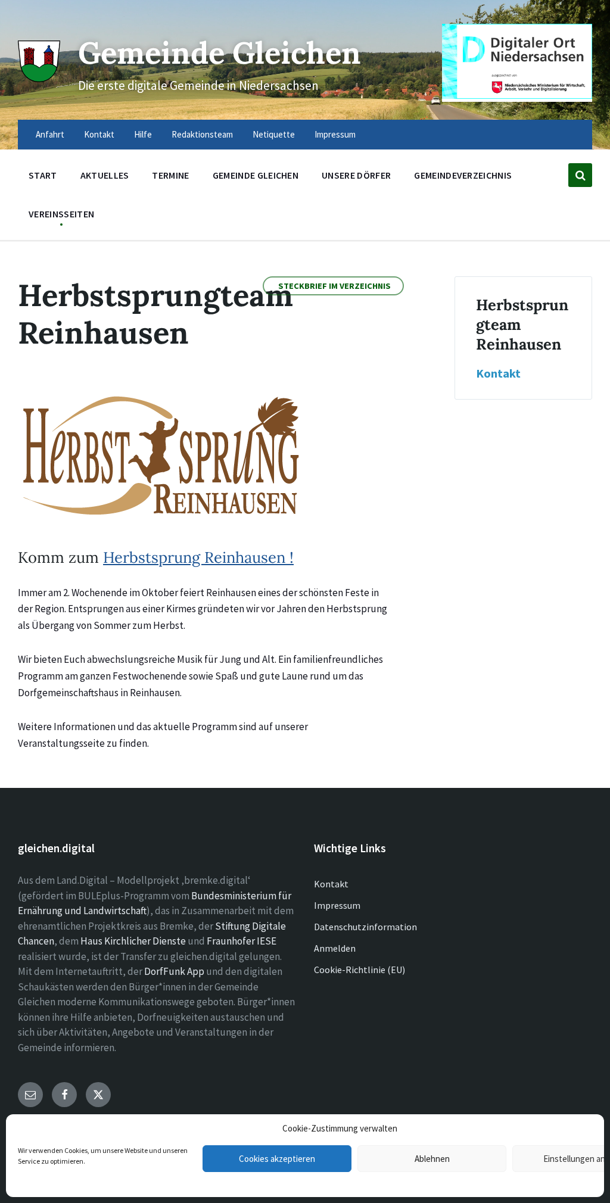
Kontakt (498, 373)
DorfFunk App (174, 971)
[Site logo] (39, 78)
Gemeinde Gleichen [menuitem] (255, 175)
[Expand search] (580, 175)
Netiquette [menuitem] (274, 134)
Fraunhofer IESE (241, 941)
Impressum (337, 905)
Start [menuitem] (43, 175)
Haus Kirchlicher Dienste (133, 941)
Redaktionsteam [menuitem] (202, 134)
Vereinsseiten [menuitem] (61, 214)
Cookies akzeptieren (277, 1158)
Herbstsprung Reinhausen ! (198, 557)
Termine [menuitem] (170, 175)
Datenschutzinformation (365, 927)
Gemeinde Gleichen (219, 52)
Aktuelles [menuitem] (104, 175)
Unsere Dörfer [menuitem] (356, 175)
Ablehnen (432, 1158)
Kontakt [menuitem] (99, 134)
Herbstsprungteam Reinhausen (522, 324)
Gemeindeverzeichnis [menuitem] (463, 175)
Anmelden (335, 948)
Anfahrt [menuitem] (50, 134)
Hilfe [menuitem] (143, 134)
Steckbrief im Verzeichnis (334, 286)
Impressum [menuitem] (335, 134)
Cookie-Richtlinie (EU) (359, 970)
